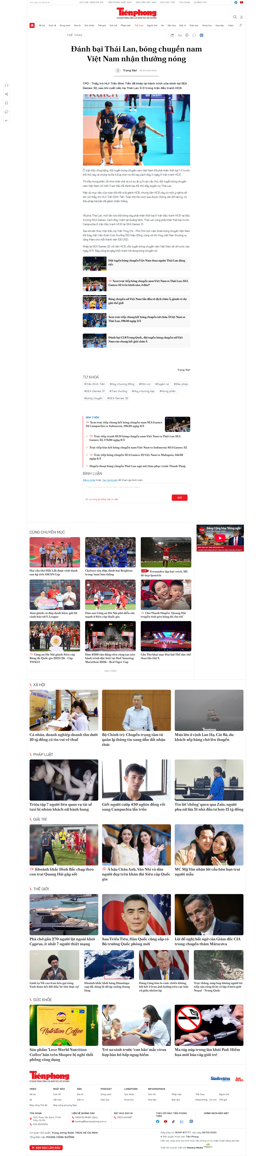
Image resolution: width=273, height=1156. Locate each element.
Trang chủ (32, 25)
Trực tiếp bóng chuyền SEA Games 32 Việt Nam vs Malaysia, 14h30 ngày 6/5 (136, 456)
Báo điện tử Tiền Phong (136, 13)
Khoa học (207, 25)
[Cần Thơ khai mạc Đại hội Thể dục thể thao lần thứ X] (166, 636)
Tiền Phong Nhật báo (119, 2)
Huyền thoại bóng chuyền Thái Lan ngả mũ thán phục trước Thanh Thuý (137, 466)
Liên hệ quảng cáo (83, 1113)
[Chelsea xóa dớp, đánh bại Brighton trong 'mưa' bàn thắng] (110, 552)
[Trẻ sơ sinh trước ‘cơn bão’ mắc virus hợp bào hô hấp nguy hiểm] (136, 1025)
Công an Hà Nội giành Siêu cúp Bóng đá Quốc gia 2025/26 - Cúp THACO (52, 658)
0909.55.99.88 (83, 1117)
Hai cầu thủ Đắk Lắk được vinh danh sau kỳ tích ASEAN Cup (54, 572)
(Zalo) (95, 1117)
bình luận (194, 35)
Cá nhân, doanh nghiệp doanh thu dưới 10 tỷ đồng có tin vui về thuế (64, 737)
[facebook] (236, 2)
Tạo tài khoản (110, 480)
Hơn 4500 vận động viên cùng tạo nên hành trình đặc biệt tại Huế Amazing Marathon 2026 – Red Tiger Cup (110, 658)
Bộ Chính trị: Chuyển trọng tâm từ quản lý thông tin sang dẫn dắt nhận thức (133, 739)
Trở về (6, 121)
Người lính (152, 25)
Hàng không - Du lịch (206, 1099)
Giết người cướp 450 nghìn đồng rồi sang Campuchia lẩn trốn (133, 807)
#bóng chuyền (93, 398)
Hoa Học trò (167, 2)
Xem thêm (240, 25)
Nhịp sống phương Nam (65, 1105)
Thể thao (139, 25)
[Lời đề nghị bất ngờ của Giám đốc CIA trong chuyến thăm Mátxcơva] (209, 914)
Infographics (156, 1089)
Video (231, 25)
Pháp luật (126, 25)
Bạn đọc (176, 1099)
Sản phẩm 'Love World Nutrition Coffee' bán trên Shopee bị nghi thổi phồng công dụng (61, 1054)
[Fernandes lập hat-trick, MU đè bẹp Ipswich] (166, 552)
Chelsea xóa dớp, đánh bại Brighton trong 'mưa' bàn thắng (109, 572)
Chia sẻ (6, 94)
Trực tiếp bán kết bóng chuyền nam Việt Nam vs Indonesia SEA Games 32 (138, 447)
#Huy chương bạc (143, 391)
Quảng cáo (200, 2)
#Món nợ (144, 384)
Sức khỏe (89, 25)
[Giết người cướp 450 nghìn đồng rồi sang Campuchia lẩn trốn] (136, 780)
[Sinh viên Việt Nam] (220, 1079)
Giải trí (182, 25)
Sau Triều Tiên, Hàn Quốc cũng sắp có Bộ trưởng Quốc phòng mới (135, 941)
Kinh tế (52, 25)
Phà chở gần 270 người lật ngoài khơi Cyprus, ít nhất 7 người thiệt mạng (62, 941)
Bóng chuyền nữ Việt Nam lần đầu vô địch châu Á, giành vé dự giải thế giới (147, 301)
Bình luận (6, 112)
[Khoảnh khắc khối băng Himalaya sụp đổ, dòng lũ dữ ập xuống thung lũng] (109, 965)
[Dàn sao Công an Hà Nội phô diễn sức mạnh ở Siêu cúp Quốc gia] (110, 595)
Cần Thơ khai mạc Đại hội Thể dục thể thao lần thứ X (166, 656)
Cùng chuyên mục (47, 532)
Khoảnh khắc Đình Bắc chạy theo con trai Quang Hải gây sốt (62, 872)
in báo (187, 35)
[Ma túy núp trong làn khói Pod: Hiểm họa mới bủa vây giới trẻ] (209, 1025)
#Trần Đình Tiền (94, 384)
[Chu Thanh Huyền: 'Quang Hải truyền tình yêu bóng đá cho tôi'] (166, 595)
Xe (162, 25)
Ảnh (79, 1089)
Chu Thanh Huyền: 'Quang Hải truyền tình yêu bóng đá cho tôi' (163, 614)
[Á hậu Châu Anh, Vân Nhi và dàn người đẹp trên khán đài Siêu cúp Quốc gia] (136, 845)
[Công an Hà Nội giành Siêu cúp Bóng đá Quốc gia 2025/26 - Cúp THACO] (55, 636)
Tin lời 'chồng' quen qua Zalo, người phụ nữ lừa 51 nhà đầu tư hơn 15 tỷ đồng (209, 807)
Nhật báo (59, 1089)
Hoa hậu (220, 25)
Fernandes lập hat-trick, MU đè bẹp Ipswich (164, 573)
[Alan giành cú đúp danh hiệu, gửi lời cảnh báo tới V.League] (55, 595)
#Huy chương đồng (122, 384)
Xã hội (42, 25)
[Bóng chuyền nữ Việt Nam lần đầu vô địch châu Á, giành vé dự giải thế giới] (94, 302)
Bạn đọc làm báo (48, 1147)
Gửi (180, 497)
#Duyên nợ (162, 384)
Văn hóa (171, 25)
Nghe (6, 85)
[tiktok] (175, 1121)
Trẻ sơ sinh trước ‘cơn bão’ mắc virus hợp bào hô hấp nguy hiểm (134, 1052)
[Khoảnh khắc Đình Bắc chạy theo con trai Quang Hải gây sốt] (64, 845)
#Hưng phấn (168, 391)
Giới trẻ (113, 25)
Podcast (106, 1089)
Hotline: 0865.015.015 (91, 2)
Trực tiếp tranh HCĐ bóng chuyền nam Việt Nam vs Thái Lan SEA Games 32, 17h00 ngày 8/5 (134, 438)
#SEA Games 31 (94, 391)
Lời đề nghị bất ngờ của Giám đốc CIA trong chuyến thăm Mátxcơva (207, 941)
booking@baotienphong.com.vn (91, 1121)
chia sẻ (172, 35)
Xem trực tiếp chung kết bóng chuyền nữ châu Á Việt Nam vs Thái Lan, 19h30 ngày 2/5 (146, 319)
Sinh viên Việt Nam (146, 2)
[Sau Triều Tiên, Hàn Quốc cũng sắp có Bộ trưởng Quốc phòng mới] (136, 914)
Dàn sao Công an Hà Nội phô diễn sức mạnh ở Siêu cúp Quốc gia (110, 614)
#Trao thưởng (118, 391)
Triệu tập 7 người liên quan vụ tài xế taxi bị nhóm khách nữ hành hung (61, 807)
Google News (201, 35)
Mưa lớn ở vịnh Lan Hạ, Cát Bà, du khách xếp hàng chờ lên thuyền (204, 737)
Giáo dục (194, 25)
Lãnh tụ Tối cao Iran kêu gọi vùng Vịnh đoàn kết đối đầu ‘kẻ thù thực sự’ (54, 984)
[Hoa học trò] (239, 1079)
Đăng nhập (89, 480)
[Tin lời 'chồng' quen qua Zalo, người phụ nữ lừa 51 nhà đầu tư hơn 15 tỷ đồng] (209, 780)
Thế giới (102, 25)
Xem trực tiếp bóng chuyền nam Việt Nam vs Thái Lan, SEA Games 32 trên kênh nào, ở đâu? (148, 283)
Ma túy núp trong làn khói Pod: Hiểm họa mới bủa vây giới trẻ (207, 1052)
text (179, 35)
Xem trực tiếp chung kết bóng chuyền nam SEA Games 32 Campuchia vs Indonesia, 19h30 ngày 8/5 (124, 424)
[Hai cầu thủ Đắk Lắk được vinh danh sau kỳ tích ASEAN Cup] (55, 552)
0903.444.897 (124, 1117)
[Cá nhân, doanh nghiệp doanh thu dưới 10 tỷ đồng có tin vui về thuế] (64, 710)
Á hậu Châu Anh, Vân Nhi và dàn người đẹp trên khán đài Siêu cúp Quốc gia (136, 874)
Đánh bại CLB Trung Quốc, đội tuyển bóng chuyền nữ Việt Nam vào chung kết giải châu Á (145, 339)
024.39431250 (40, 1124)
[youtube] (241, 2)
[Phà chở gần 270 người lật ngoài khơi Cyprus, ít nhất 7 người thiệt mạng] (64, 914)
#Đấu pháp (181, 384)
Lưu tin (6, 103)
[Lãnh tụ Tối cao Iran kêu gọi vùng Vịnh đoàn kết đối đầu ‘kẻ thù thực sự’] (54, 965)
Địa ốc (77, 25)
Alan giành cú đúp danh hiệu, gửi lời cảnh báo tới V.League (53, 614)
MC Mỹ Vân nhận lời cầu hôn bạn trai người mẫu (207, 872)
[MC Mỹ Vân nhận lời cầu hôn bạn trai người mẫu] (209, 845)
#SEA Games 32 (117, 398)
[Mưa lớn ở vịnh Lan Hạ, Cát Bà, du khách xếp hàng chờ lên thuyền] (209, 710)
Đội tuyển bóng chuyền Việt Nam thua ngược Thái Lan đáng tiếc (146, 262)
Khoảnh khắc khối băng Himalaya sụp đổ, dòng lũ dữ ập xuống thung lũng (107, 986)
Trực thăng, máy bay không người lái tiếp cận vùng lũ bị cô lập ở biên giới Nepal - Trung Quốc (218, 986)
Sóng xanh (65, 25)
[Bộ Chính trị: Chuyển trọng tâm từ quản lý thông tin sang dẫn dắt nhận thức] (136, 710)
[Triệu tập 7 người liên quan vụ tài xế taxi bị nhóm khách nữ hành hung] (64, 780)
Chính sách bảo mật (216, 1113)
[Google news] (193, 1121)
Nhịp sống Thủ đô (38, 1105)
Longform (130, 1089)
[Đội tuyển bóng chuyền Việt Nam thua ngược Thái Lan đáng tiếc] (94, 264)
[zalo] (183, 1121)
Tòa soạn (184, 2)
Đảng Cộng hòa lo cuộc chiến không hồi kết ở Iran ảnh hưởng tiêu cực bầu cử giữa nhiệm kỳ (163, 986)
